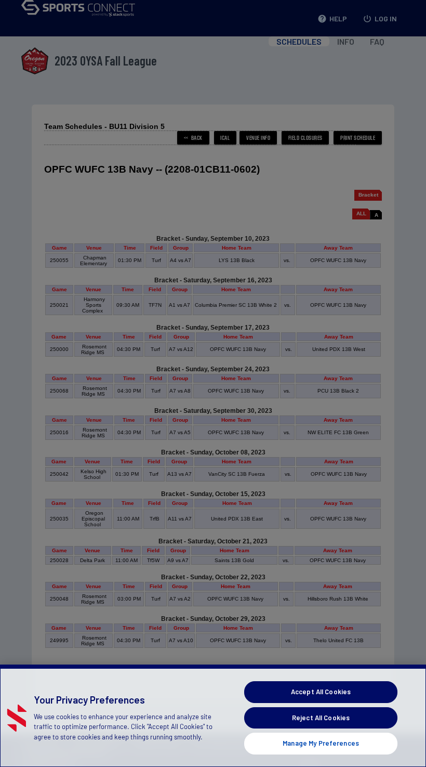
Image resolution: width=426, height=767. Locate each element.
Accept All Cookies (321, 691)
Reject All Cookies (321, 717)
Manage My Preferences (321, 743)
